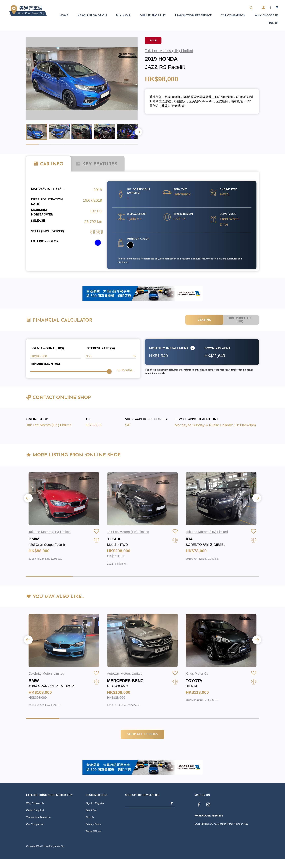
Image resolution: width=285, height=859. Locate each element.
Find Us (272, 23)
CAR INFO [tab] (51, 164)
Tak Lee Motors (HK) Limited (49, 425)
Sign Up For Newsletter (142, 795)
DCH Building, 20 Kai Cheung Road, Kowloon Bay (221, 823)
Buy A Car (123, 15)
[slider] (109, 371)
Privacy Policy (93, 824)
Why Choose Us (266, 15)
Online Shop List (153, 15)
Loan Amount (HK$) (47, 348)
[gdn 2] (142, 293)
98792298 (93, 425)
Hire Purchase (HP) (239, 320)
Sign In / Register (95, 803)
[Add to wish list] (96, 531)
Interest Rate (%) (100, 348)
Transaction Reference (193, 15)
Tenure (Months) (45, 364)
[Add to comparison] (96, 540)
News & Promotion (92, 15)
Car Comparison (233, 15)
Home (64, 15)
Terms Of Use (93, 831)
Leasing (204, 320)
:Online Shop (103, 455)
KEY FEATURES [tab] (99, 164)
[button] (138, 132)
